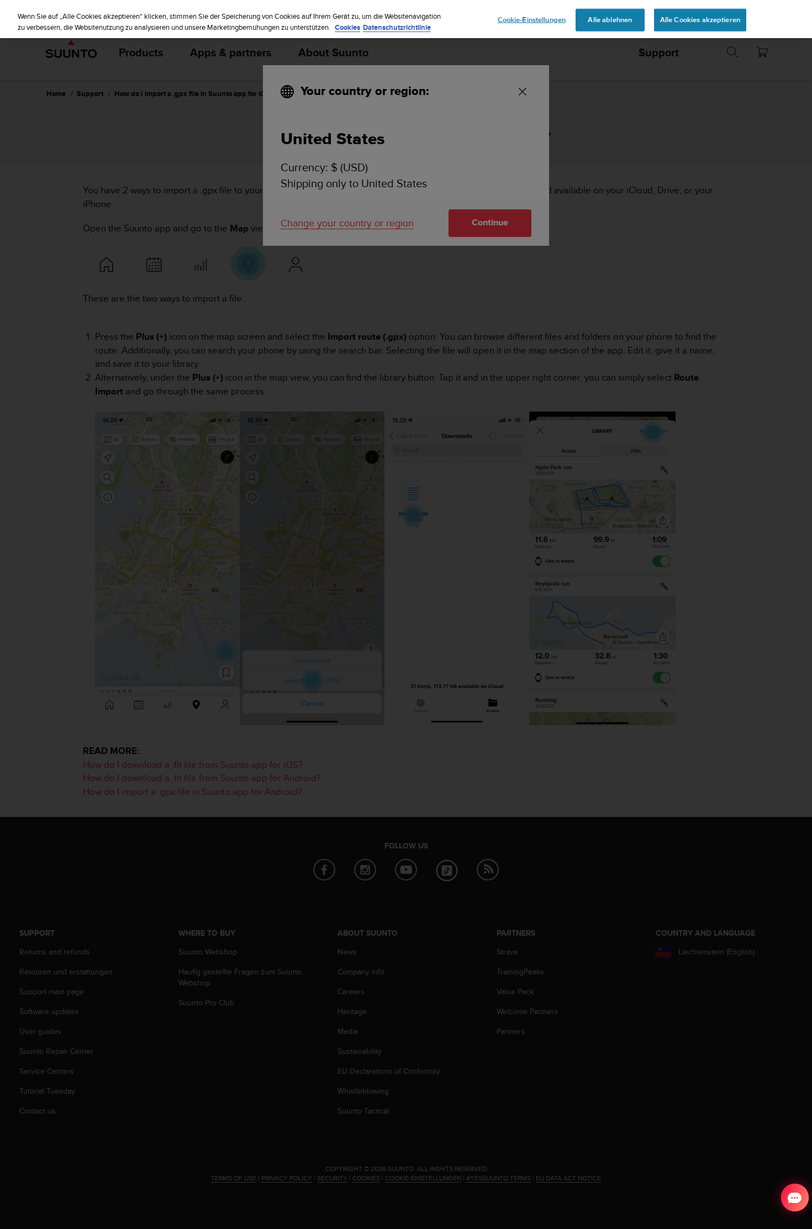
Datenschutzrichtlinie (397, 27)
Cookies (347, 27)
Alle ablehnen (610, 19)
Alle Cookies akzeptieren (700, 19)
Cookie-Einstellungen (532, 19)
